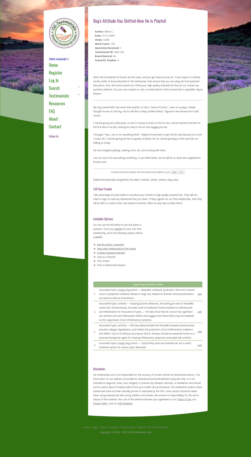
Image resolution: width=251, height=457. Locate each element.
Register (55, 72)
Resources (57, 103)
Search (54, 88)
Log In (54, 80)
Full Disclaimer (125, 403)
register (118, 229)
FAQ (52, 111)
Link (200, 294)
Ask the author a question (110, 244)
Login (95, 427)
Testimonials (59, 95)
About (53, 119)
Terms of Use (184, 399)
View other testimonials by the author (116, 248)
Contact (55, 126)
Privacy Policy (100, 403)
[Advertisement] (62, 200)
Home (53, 65)
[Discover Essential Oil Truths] (64, 47)
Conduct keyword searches (111, 252)
